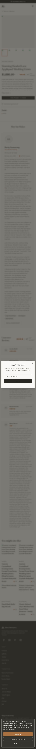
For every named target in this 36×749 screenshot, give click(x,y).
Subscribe (18, 381)
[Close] (32, 363)
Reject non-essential (18, 739)
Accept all (18, 734)
